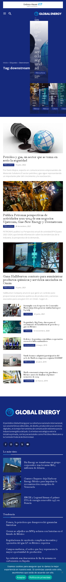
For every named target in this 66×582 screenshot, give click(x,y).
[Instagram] (11, 444)
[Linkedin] (16, 444)
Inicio (5, 63)
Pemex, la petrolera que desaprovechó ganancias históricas (31, 523)
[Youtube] (27, 444)
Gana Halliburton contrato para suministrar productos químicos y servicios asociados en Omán (33, 279)
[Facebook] (5, 444)
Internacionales (29, 345)
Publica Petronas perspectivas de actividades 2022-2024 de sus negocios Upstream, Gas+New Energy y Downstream (32, 218)
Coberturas (56, 109)
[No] (62, 572)
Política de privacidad (39, 577)
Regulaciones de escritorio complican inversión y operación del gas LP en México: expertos (31, 541)
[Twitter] (22, 444)
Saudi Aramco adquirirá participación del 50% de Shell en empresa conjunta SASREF (42, 356)
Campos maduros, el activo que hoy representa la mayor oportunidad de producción (32, 550)
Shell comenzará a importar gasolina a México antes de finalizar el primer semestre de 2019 (40, 374)
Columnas (27, 331)
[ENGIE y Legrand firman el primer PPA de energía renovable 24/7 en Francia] (12, 500)
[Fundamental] (33, 5)
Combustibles (28, 381)
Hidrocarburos (40, 73)
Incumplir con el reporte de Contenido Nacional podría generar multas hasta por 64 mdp (42, 307)
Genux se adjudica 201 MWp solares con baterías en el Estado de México (34, 532)
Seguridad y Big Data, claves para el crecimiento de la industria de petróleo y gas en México (41, 324)
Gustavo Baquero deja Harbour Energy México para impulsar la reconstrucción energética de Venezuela (40, 482)
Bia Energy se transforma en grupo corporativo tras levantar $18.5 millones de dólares (42, 465)
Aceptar (21, 577)
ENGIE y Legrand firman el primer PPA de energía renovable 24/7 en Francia (42, 500)
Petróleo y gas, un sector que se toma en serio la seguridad (30, 158)
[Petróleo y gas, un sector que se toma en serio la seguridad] (39, 52)
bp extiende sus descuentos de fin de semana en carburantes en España (31, 559)
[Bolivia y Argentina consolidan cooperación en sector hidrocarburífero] (12, 343)
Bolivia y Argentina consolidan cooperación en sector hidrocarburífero (43, 340)
